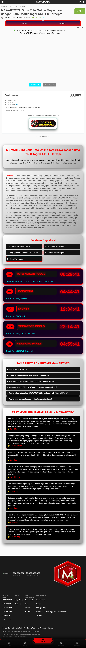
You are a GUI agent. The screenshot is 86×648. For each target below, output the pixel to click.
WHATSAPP (61, 645)
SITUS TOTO (15, 6)
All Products (42, 628)
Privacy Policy (41, 608)
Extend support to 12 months (24, 107)
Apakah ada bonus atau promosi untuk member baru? (30, 399)
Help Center (19, 600)
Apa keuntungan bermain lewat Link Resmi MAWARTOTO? (32, 381)
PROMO (9, 645)
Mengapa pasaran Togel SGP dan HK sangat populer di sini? (33, 387)
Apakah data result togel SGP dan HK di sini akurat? (29, 375)
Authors (18, 604)
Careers (38, 604)
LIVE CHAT (77, 645)
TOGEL (24, 6)
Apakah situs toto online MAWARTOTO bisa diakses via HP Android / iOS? (38, 393)
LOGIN (24, 23)
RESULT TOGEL (8, 616)
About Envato (41, 600)
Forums (28, 608)
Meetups (28, 612)
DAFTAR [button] (47, 85)
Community (29, 600)
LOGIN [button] (33, 85)
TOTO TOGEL (7, 612)
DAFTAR (62, 23)
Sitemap (39, 616)
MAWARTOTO (5, 6)
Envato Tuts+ (31, 628)
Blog (26, 604)
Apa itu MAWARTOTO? (18, 369)
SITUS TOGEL (7, 608)
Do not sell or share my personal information (52, 612)
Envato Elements (9, 628)
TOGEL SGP (7, 620)
